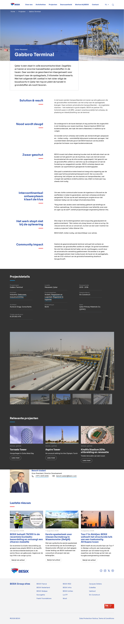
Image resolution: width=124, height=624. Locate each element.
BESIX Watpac (42, 591)
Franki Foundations (44, 598)
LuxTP (65, 595)
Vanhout (92, 591)
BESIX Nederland (43, 588)
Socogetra (41, 595)
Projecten (22, 11)
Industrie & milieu (17, 297)
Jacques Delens (95, 584)
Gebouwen (22, 295)
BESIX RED (67, 584)
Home (13, 11)
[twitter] (109, 572)
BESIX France (42, 584)
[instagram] (105, 572)
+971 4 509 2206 (42, 476)
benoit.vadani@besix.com (66, 476)
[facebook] (101, 572)
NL (106, 5)
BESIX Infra (67, 588)
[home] (15, 4)
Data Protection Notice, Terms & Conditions (96, 618)
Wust (65, 598)
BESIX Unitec (68, 591)
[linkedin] (112, 571)
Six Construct (94, 595)
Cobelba (92, 588)
